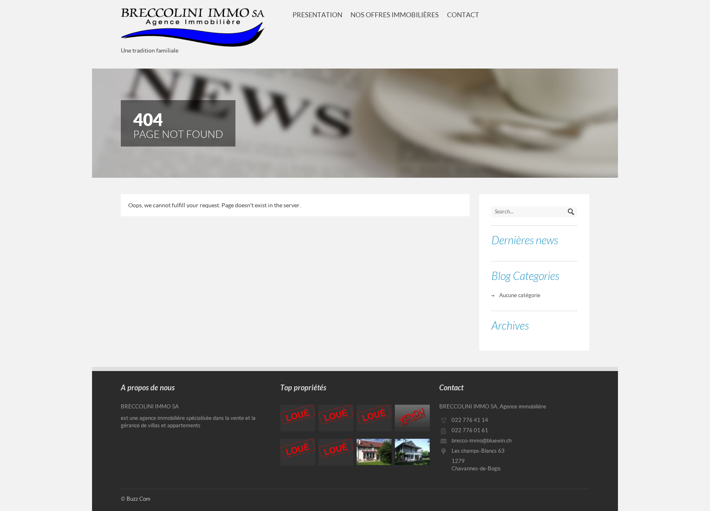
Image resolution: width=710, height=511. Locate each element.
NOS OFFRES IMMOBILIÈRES (394, 14)
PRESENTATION (317, 14)
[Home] (193, 27)
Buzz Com (138, 499)
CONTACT (463, 14)
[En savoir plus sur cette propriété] (297, 418)
